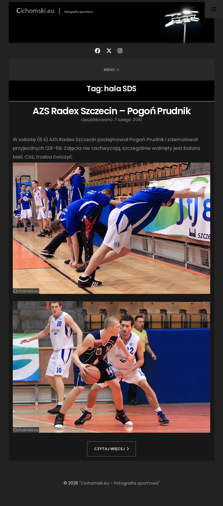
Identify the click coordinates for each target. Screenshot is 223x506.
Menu (109, 69)
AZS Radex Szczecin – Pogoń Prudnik (111, 110)
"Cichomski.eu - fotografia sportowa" (119, 483)
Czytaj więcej (109, 449)
